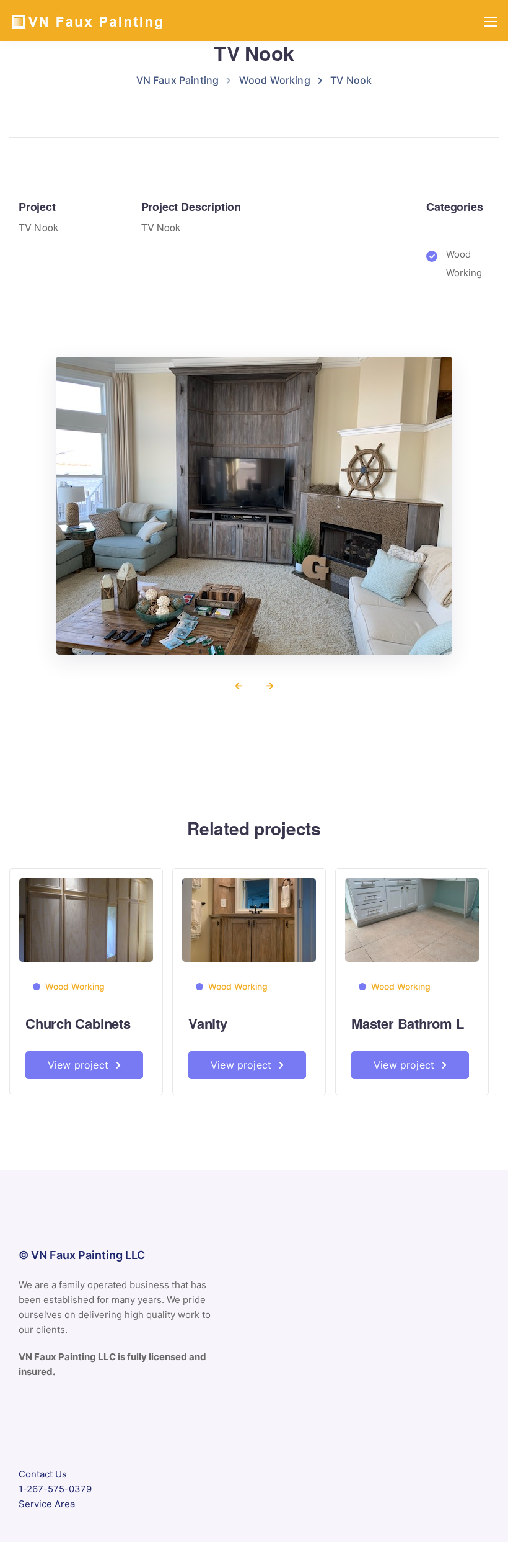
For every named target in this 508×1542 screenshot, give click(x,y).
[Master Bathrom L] (412, 919)
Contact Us (43, 1474)
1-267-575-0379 (55, 1489)
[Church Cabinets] (86, 919)
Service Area (47, 1504)
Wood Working (75, 986)
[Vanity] (249, 919)
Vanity (207, 1023)
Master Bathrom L (407, 1023)
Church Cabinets (78, 1023)
